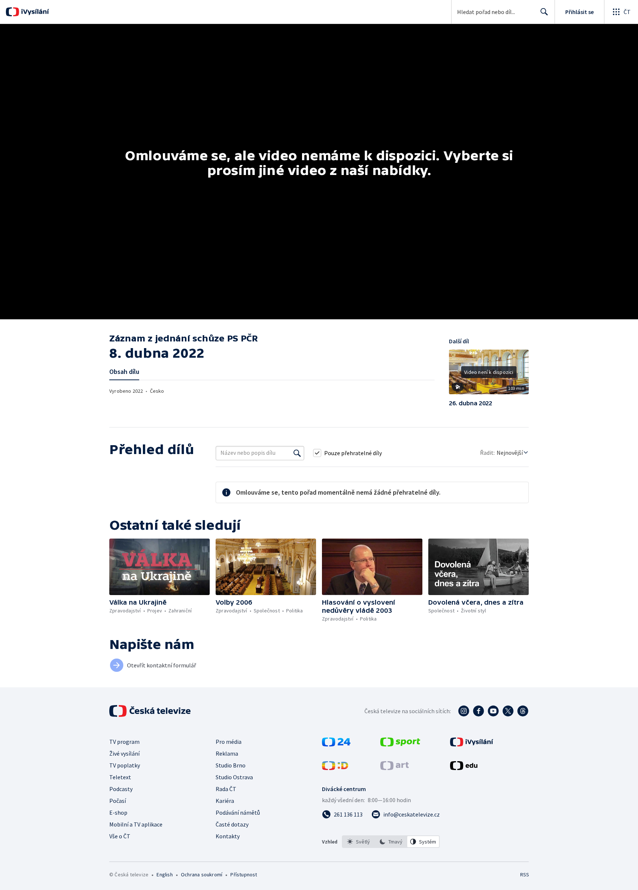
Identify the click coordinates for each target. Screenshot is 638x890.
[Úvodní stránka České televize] (150, 711)
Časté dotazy (232, 824)
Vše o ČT (119, 836)
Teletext (120, 777)
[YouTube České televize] (493, 711)
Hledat (544, 11)
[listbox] (391, 841)
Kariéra (225, 800)
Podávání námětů (238, 812)
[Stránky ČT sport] (400, 744)
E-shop (118, 812)
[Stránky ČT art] (394, 768)
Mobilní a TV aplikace (135, 824)
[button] (489, 375)
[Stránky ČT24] (336, 744)
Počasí (117, 800)
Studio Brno (231, 765)
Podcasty (121, 789)
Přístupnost (243, 874)
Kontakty (228, 836)
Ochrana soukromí (201, 874)
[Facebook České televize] (478, 711)
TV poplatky (124, 765)
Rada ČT (226, 789)
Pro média (228, 741)
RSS (524, 874)
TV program (124, 741)
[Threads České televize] (523, 711)
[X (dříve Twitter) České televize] (508, 711)
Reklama (227, 753)
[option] (358, 841)
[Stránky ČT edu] (463, 768)
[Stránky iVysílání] (471, 744)
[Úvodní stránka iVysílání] (34, 11)
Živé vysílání (124, 753)
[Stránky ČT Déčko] (335, 768)
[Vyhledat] (297, 452)
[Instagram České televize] (464, 711)
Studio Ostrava (234, 777)
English (164, 874)
